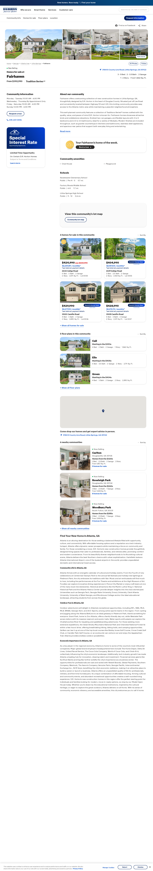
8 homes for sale (99, 493)
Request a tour (15, 113)
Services (52, 10)
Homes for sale (29, 18)
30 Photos (133, 64)
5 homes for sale (99, 466)
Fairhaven (46, 63)
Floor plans (43, 18)
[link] (33, 44)
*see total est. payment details (73, 267)
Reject (124, 867)
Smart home (39, 10)
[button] (135, 18)
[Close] (150, 867)
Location (54, 18)
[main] (76, 446)
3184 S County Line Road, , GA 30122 (124, 70)
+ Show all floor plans (70, 388)
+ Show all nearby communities (74, 528)
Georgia (16, 63)
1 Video (143, 64)
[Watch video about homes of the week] (69, 144)
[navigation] (28, 63)
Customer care (66, 10)
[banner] (76, 3)
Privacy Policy (78, 869)
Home (9, 63)
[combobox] (134, 9)
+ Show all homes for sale (72, 325)
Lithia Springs (36, 63)
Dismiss (140, 867)
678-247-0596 (15, 120)
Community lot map (75, 219)
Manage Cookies (108, 868)
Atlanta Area (25, 63)
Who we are (25, 10)
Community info (14, 18)
